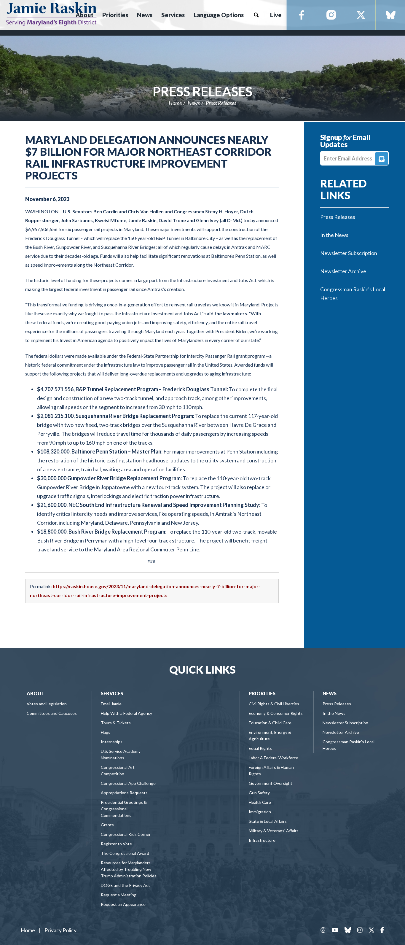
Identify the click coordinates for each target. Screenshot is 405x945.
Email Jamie (111, 703)
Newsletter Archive (343, 271)
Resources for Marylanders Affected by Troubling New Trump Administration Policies (129, 869)
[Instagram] (331, 15)
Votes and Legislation (47, 703)
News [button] (144, 14)
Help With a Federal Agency (126, 713)
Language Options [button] (219, 14)
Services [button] (173, 14)
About (35, 693)
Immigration (260, 811)
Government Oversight (270, 783)
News (194, 103)
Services (112, 693)
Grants (107, 824)
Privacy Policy (60, 930)
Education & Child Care (270, 722)
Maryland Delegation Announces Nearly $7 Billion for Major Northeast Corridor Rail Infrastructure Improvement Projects (148, 157)
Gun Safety (259, 792)
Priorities (262, 693)
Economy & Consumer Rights (276, 713)
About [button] (84, 14)
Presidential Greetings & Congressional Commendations (124, 809)
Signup (381, 159)
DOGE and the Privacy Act (125, 885)
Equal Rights (260, 748)
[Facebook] (301, 15)
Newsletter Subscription (348, 253)
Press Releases (202, 91)
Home (175, 103)
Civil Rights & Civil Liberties (274, 703)
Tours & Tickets (116, 722)
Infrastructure (262, 840)
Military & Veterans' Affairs (274, 830)
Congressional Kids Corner (126, 834)
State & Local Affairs (268, 821)
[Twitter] (361, 15)
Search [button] (256, 15)
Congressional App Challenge (128, 783)
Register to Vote (116, 843)
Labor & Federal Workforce (273, 757)
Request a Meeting (118, 894)
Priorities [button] (115, 14)
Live (276, 14)
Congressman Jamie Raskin (51, 13)
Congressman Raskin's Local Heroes (352, 293)
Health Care (260, 802)
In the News (334, 235)
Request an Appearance (123, 904)
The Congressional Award (125, 853)
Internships (111, 741)
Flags (105, 732)
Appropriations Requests (124, 792)
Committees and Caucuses (52, 713)
